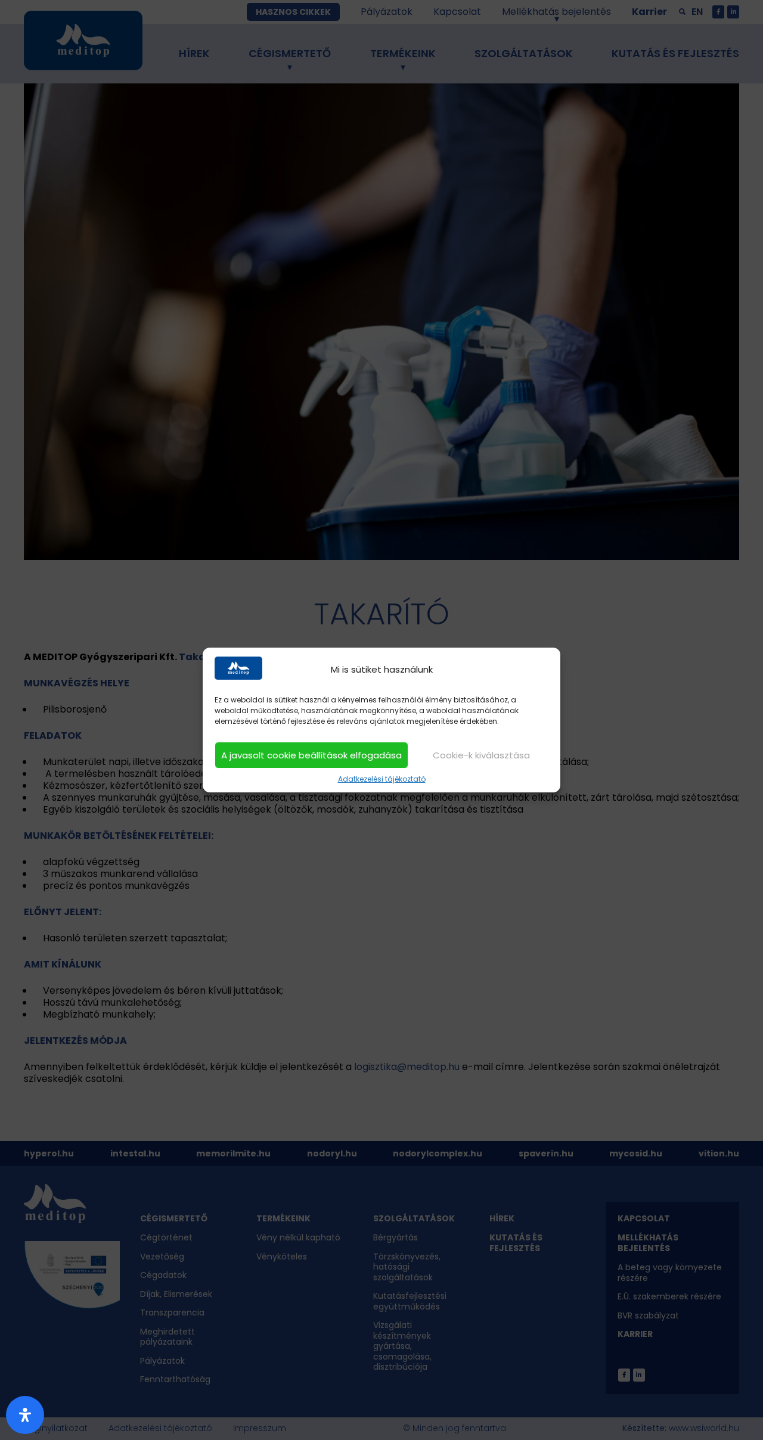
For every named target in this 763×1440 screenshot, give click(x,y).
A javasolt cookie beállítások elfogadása (311, 755)
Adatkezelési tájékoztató (382, 779)
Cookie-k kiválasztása (481, 755)
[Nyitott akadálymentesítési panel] (25, 1415)
